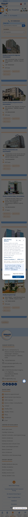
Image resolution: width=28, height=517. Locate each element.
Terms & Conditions (9, 259)
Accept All (18, 276)
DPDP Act (20, 259)
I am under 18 (14, 269)
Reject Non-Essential (18, 273)
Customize (7, 274)
